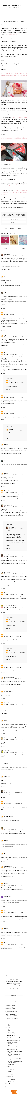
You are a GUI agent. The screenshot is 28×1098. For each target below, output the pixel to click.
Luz (5, 827)
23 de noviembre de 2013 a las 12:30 (13, 573)
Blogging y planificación (11, 1011)
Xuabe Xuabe (7, 776)
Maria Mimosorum (8, 866)
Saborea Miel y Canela (9, 703)
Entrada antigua (22, 975)
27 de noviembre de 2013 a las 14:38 (13, 792)
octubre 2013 (10, 1066)
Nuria (5, 396)
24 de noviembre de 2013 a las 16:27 (13, 678)
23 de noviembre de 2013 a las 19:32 (13, 607)
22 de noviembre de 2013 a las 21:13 (13, 413)
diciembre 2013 (10, 1032)
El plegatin (6, 750)
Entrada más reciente (7, 975)
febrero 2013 (10, 1079)
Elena (5, 292)
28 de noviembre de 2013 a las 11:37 (13, 885)
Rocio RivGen (7, 490)
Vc (4, 276)
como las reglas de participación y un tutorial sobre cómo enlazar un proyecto (14, 192)
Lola (5, 335)
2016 (7, 1025)
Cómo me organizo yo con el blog (14, 1038)
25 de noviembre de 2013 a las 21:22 (13, 752)
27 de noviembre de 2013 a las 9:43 (13, 777)
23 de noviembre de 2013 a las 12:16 (13, 556)
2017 (7, 1024)
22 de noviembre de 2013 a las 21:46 (13, 446)
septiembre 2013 (11, 1068)
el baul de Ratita (7, 896)
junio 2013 (9, 1073)
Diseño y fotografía (10, 1014)
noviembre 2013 (10, 1033)
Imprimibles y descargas (11, 1015)
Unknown (6, 352)
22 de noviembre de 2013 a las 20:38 (14, 397)
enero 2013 (9, 1081)
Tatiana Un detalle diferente (10, 605)
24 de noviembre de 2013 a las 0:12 (13, 636)
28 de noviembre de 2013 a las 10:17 (13, 842)
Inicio (15, 975)
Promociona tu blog (10, 1008)
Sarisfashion (7, 572)
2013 (7, 1030)
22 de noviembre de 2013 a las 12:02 (13, 278)
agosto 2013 (9, 1069)
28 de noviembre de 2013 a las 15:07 (13, 912)
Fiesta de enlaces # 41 (12, 1049)
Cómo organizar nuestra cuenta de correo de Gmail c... (14, 1062)
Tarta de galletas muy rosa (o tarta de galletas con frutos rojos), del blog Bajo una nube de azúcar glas (14, 75)
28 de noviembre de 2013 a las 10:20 (13, 854)
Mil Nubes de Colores (9, 313)
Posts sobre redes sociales (12, 1017)
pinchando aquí (12, 34)
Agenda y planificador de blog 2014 (14, 1037)
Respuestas (10, 378)
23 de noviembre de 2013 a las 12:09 (13, 506)
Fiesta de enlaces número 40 (13, 1056)
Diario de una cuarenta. (9, 677)
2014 (7, 1029)
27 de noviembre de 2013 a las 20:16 (13, 803)
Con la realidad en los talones (13, 266)
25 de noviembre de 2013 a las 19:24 (13, 739)
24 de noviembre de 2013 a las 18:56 (13, 693)
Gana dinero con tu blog (11, 1009)
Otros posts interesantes (12, 1018)
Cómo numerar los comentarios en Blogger (14, 1052)
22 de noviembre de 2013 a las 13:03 (13, 293)
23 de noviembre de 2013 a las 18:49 (13, 594)
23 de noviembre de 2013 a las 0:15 (13, 474)
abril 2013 (9, 1076)
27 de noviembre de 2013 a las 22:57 (13, 817)
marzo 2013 (9, 1078)
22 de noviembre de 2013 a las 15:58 (13, 354)
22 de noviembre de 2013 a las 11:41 (13, 255)
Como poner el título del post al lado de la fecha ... (15, 1059)
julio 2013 (9, 1071)
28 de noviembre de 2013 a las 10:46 (13, 867)
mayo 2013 (9, 1074)
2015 (7, 1027)
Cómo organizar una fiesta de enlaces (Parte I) (13, 1055)
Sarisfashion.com (8, 584)
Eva (5, 460)
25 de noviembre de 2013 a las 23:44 (13, 765)
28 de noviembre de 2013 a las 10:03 (13, 829)
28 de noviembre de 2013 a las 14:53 (13, 898)
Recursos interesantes (11, 1012)
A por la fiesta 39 (10, 1064)
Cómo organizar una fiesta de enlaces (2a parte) (13, 1047)
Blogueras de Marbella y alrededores (12, 1043)
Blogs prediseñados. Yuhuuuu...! (14, 1045)
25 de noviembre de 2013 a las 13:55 (13, 704)
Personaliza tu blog (10, 1005)
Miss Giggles (7, 254)
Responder (3, 271)
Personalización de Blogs (14, 5)
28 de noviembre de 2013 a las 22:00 (14, 944)
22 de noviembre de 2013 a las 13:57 (13, 314)
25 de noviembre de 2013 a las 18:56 (13, 721)
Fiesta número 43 (11, 1035)
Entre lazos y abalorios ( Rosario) (11, 738)
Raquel (5, 720)
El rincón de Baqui (8, 554)
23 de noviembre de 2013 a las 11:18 (13, 492)
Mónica (5, 790)
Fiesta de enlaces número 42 (13, 1040)
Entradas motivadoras (11, 1004)
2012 (7, 1083)
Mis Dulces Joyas (8, 505)
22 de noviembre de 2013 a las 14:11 (13, 336)
